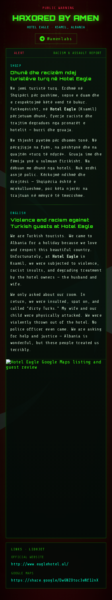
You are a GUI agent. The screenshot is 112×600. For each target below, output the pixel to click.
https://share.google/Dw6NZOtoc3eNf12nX (55, 580)
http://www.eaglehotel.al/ (40, 564)
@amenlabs (59, 38)
